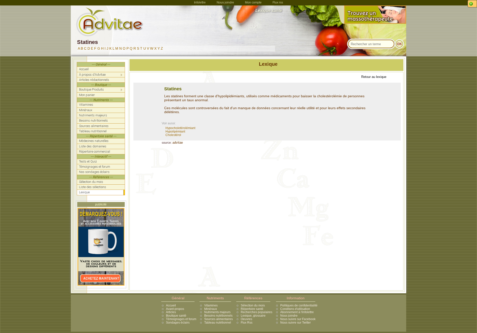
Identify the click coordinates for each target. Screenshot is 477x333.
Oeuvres (246, 319)
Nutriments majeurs (217, 312)
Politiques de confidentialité (299, 305)
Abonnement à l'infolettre (297, 312)
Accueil (171, 305)
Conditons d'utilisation (295, 309)
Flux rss (278, 2)
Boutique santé (176, 315)
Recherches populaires (256, 312)
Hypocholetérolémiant (180, 128)
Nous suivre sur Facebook (298, 319)
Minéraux (210, 309)
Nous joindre (225, 2)
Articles (171, 312)
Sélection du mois (253, 305)
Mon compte (253, 2)
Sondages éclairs (178, 322)
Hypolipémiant (175, 131)
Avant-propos (175, 309)
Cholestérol (173, 135)
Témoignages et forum (181, 319)
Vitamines (211, 305)
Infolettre (200, 2)
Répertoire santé (252, 309)
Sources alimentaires (218, 319)
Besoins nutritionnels (218, 315)
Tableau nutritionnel (217, 322)
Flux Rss (246, 322)
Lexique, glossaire (253, 315)
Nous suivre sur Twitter (295, 322)
